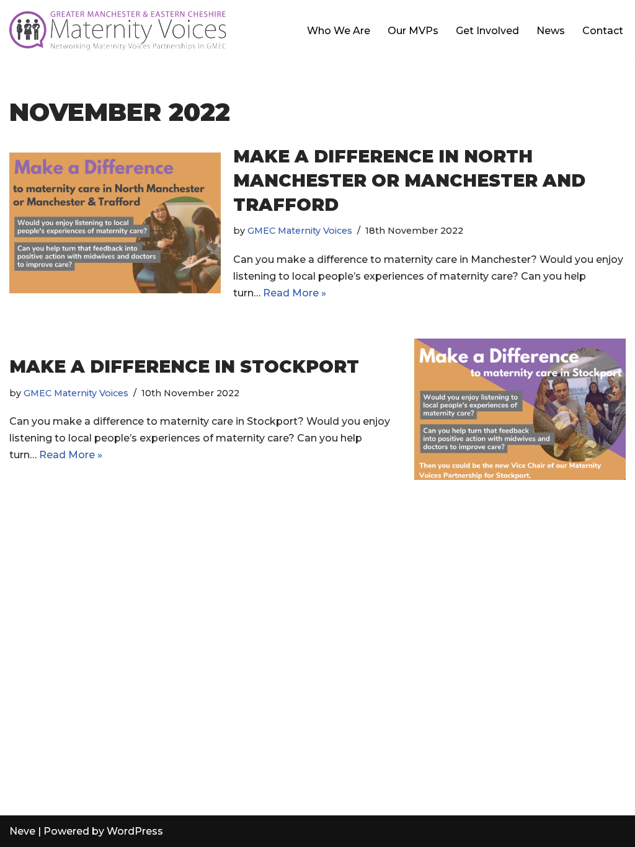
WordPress (135, 831)
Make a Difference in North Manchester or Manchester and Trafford (409, 180)
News (550, 31)
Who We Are (338, 31)
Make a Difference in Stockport (184, 366)
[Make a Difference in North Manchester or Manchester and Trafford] (115, 223)
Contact (602, 31)
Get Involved (487, 31)
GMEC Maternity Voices (299, 230)
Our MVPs (413, 31)
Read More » (294, 293)
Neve (22, 831)
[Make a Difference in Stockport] (520, 409)
